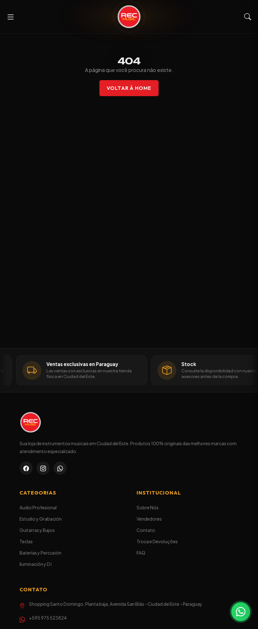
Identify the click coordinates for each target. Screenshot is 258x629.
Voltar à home (129, 88)
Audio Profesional (38, 507)
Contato (146, 530)
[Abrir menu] (11, 17)
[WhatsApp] (60, 468)
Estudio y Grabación (41, 519)
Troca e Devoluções (157, 541)
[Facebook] (26, 468)
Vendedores (149, 519)
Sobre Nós (148, 507)
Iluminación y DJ (36, 564)
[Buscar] (247, 17)
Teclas (26, 541)
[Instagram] (43, 468)
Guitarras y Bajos (37, 530)
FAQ (141, 552)
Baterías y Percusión (40, 552)
